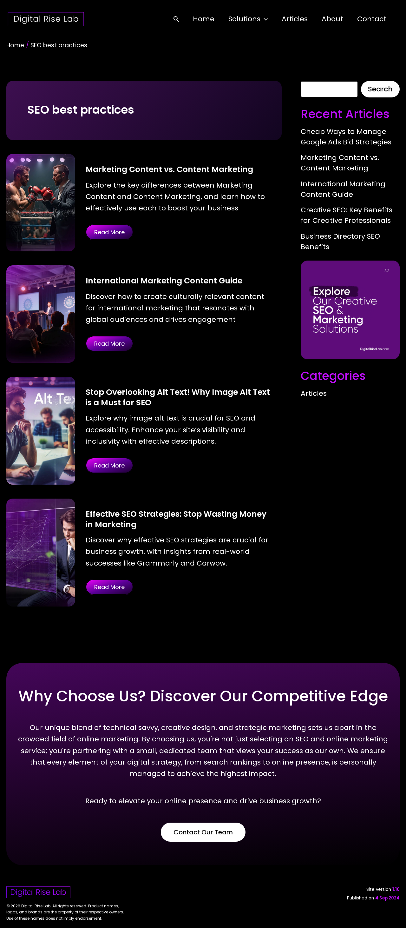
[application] (264, 18)
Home (203, 19)
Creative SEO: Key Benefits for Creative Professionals (346, 215)
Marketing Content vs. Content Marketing (169, 169)
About (332, 19)
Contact (371, 19)
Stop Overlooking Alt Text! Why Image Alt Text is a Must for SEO (178, 397)
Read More (109, 232)
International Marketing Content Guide (164, 280)
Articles (295, 19)
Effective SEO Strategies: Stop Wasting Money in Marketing (176, 519)
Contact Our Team (203, 832)
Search (380, 89)
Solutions (244, 19)
